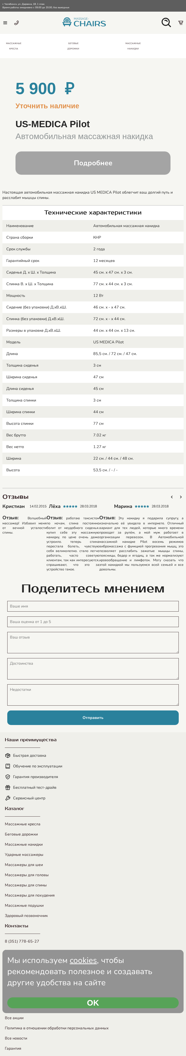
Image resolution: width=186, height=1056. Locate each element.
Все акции (14, 1018)
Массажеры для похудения (30, 895)
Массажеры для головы (27, 875)
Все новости (16, 1038)
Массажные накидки (24, 844)
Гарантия (13, 1048)
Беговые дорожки (21, 834)
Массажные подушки (24, 905)
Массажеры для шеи (24, 864)
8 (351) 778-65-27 (22, 941)
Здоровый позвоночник (26, 915)
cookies (83, 960)
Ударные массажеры (24, 854)
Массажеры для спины (26, 885)
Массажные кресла (22, 824)
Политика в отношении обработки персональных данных (57, 1028)
